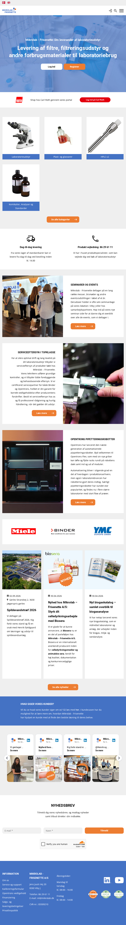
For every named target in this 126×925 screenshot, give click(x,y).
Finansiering (8, 897)
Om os (5, 880)
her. (78, 709)
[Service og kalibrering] (93, 894)
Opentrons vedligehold (14, 893)
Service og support (12, 884)
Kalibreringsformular (13, 888)
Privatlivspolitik (10, 910)
